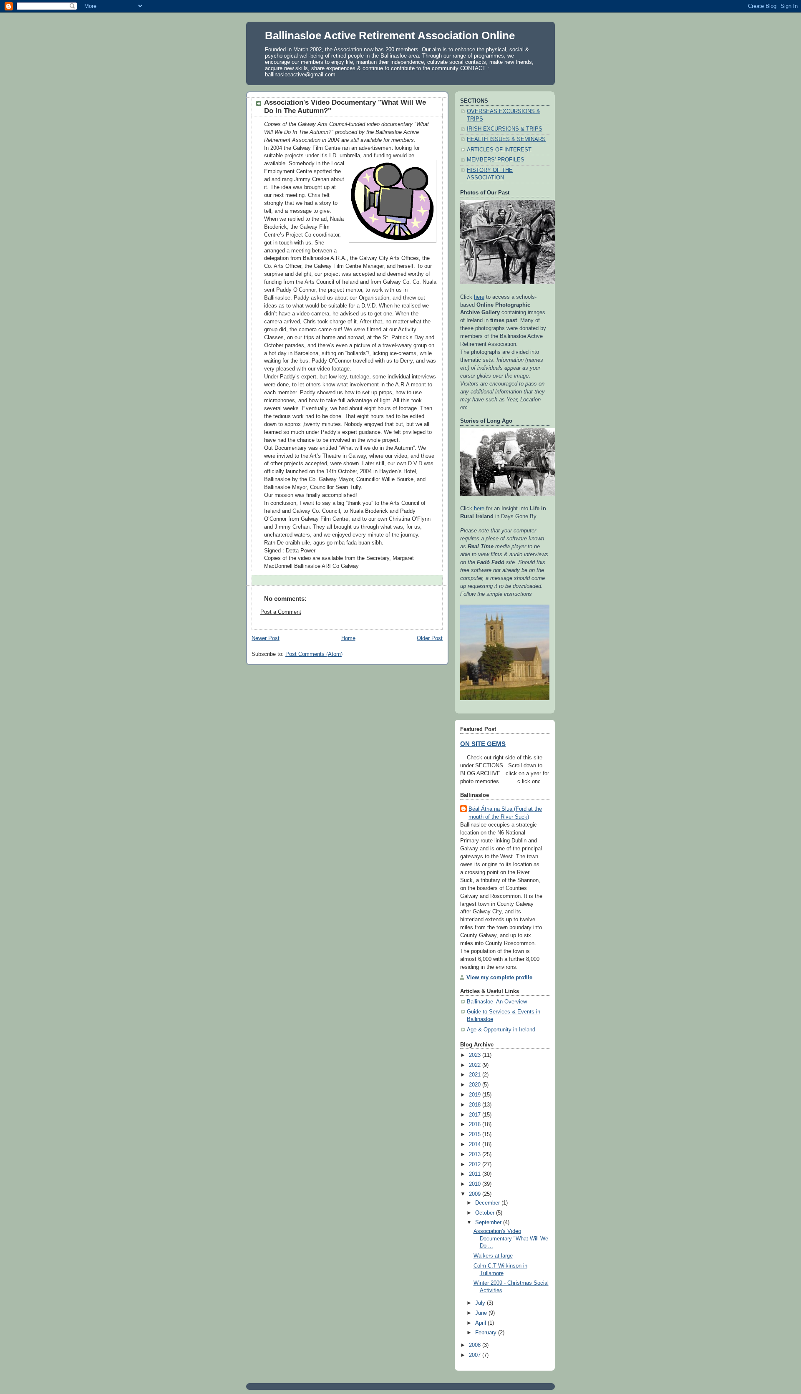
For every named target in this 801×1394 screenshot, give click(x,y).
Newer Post (266, 638)
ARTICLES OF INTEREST (499, 150)
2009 (475, 1194)
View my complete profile (499, 978)
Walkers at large (493, 1256)
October (485, 1213)
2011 (475, 1174)
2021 (475, 1075)
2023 (475, 1055)
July (481, 1303)
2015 (475, 1134)
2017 (475, 1115)
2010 (475, 1184)
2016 (475, 1124)
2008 (475, 1345)
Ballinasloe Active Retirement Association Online (390, 35)
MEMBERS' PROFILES (495, 160)
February (486, 1333)
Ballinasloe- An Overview (497, 1002)
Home (348, 638)
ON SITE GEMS (483, 744)
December (488, 1203)
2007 (475, 1355)
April (481, 1323)
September (489, 1222)
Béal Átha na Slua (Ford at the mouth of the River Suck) (505, 813)
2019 (475, 1095)
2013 (475, 1154)
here (479, 297)
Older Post (430, 638)
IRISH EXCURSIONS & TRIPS (504, 129)
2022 (475, 1065)
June (482, 1313)
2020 (475, 1085)
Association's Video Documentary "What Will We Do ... (511, 1238)
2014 (475, 1144)
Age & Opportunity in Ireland (501, 1030)
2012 (475, 1164)
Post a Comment (280, 612)
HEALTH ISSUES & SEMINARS (506, 139)
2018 (475, 1105)
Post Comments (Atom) (314, 654)
